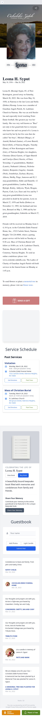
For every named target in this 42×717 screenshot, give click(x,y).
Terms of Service (27, 707)
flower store (28, 285)
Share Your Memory (14, 510)
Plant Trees (29, 380)
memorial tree (29, 281)
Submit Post (21, 548)
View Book (11, 475)
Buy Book (23, 475)
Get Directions (12, 380)
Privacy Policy (15, 707)
